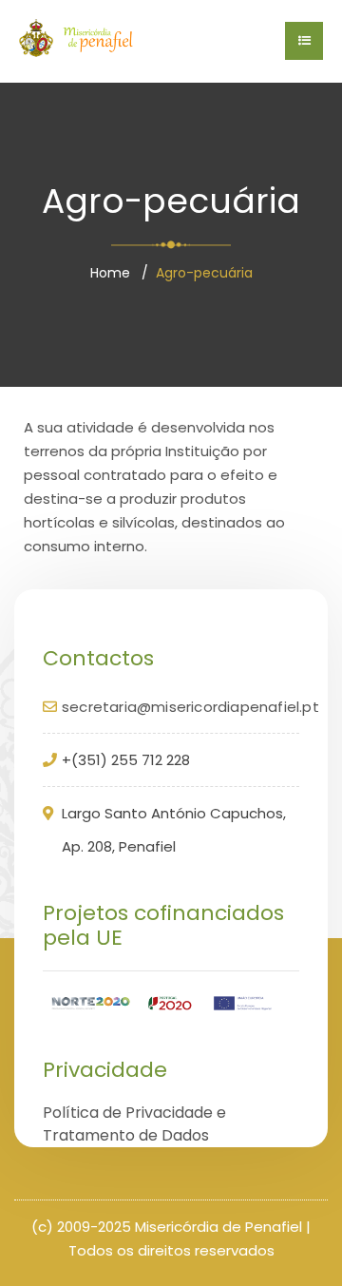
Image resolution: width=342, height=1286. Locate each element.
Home (110, 272)
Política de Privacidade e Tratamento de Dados (134, 1124)
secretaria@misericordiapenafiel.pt (190, 707)
